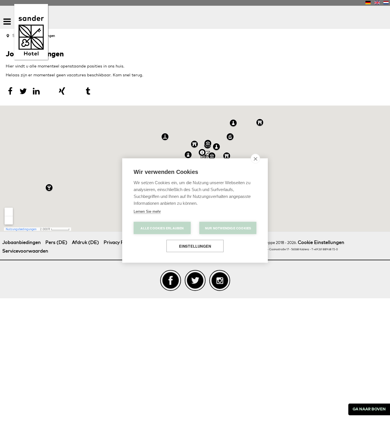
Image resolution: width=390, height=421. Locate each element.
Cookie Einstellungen (321, 234)
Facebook (170, 271)
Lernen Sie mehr (147, 211)
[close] (255, 159)
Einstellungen (195, 246)
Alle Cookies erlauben (162, 228)
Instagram (219, 271)
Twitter (195, 271)
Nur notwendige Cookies (228, 228)
